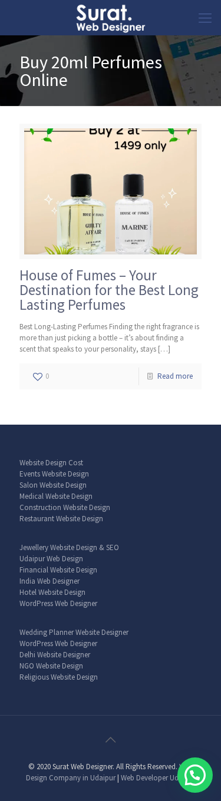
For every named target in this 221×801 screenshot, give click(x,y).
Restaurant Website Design (61, 519)
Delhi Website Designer (54, 655)
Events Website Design (54, 474)
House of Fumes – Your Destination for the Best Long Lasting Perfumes (109, 290)
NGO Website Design (51, 666)
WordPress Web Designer (58, 603)
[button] (195, 775)
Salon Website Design (53, 485)
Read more (175, 376)
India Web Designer (49, 581)
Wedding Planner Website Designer (73, 632)
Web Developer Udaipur (158, 778)
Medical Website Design (56, 496)
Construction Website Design (64, 507)
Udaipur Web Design (51, 559)
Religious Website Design (58, 677)
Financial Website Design (58, 570)
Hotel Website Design (52, 592)
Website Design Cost (51, 463)
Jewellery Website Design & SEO (69, 547)
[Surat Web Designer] (110, 17)
